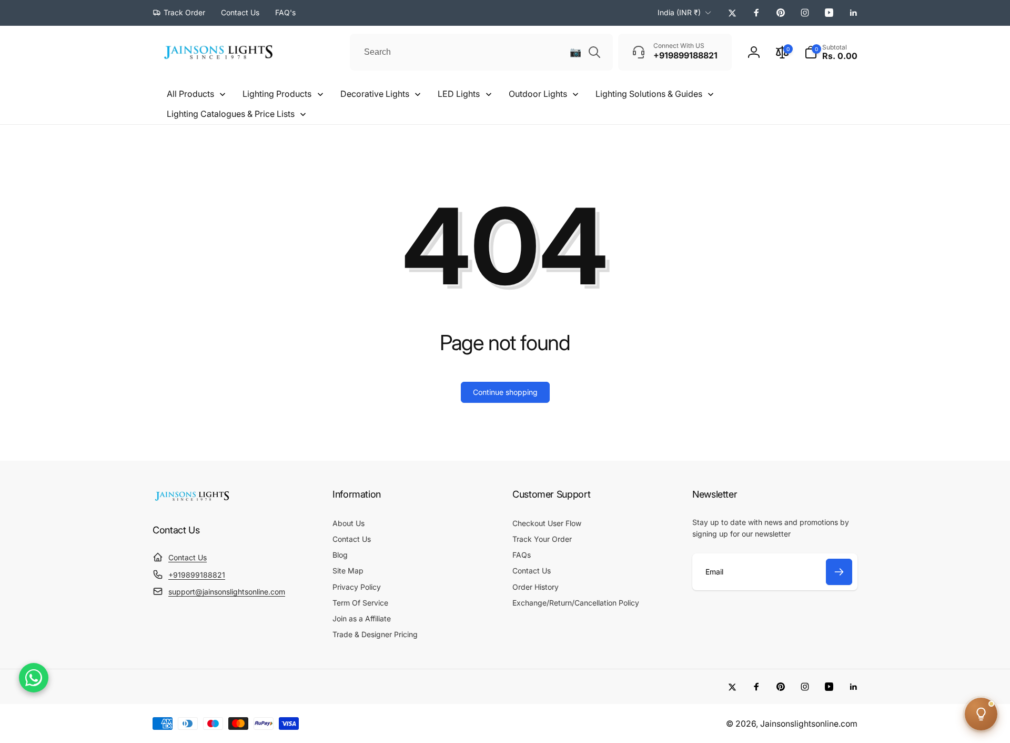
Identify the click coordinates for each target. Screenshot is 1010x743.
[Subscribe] (839, 572)
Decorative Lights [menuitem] (374, 93)
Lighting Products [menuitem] (277, 93)
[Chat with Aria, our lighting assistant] (981, 714)
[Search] (594, 52)
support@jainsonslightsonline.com (226, 591)
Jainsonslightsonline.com (808, 724)
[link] (179, 12)
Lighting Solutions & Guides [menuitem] (648, 93)
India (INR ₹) (679, 12)
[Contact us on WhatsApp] (33, 677)
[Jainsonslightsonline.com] (192, 501)
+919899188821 (196, 574)
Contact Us (187, 557)
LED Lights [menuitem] (459, 93)
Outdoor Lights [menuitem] (538, 93)
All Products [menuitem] (190, 93)
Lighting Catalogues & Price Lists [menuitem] (231, 113)
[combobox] (481, 52)
